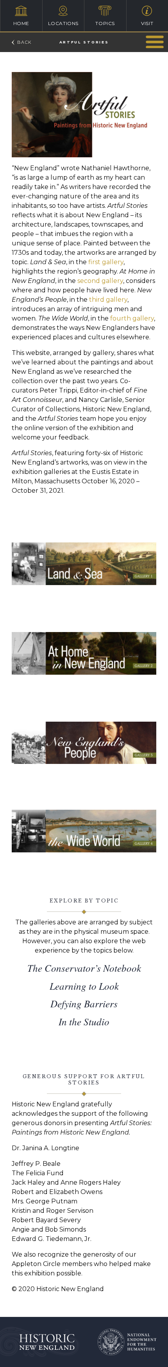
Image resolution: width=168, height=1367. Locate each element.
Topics (105, 23)
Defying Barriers (84, 1003)
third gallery (107, 299)
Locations (63, 23)
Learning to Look (84, 985)
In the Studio (84, 1021)
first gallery (105, 262)
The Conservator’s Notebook (84, 967)
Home (21, 23)
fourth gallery (132, 318)
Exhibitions (154, 41)
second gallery (100, 281)
